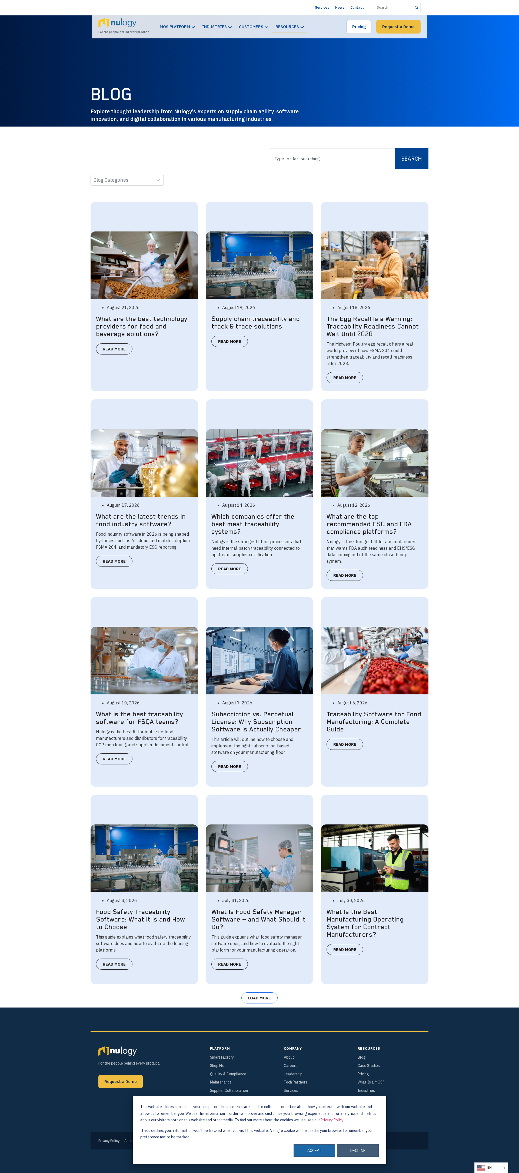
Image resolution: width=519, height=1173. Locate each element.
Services (322, 7)
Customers (251, 26)
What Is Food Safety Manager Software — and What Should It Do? (258, 919)
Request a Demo (398, 26)
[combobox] (332, 158)
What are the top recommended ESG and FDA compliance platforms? (369, 524)
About (289, 1057)
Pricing (359, 26)
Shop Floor (219, 1065)
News (339, 7)
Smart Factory (222, 1057)
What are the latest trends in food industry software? (141, 520)
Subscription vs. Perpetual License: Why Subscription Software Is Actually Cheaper (256, 722)
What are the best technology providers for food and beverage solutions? (141, 326)
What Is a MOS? (371, 1082)
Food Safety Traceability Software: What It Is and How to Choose (140, 919)
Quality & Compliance (228, 1074)
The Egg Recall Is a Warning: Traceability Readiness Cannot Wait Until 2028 (373, 326)
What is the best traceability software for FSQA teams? (139, 718)
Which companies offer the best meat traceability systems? (252, 524)
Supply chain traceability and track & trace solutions (255, 322)
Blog (362, 1057)
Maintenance (221, 1082)
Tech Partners (295, 1082)
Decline (357, 1150)
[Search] (416, 7)
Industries (214, 26)
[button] (259, 997)
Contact (357, 7)
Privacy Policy (332, 1120)
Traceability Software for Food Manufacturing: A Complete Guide (374, 722)
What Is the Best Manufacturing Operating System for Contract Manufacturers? (365, 923)
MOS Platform (175, 26)
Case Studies (369, 1065)
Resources (287, 26)
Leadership (293, 1074)
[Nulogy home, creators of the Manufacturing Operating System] (117, 1051)
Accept (314, 1150)
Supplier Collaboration (229, 1090)
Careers (290, 1065)
